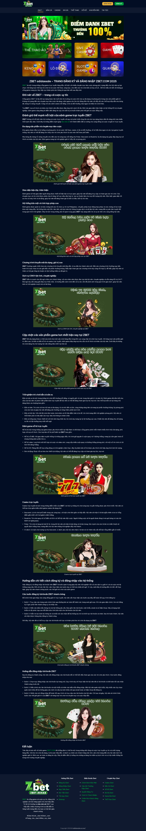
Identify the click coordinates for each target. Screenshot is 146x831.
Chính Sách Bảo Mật (89, 783)
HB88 (55, 762)
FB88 (43, 762)
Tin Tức (105, 10)
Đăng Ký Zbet (64, 783)
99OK (61, 762)
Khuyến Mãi (94, 10)
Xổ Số (84, 10)
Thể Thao (75, 10)
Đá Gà (65, 10)
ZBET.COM (51, 750)
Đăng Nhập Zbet (65, 786)
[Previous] (27, 27)
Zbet (40, 10)
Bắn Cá (49, 10)
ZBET (24, 799)
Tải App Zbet (64, 796)
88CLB (49, 762)
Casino (58, 10)
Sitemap (62, 799)
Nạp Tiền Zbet (64, 789)
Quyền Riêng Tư (87, 792)
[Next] (119, 27)
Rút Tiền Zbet (64, 793)
